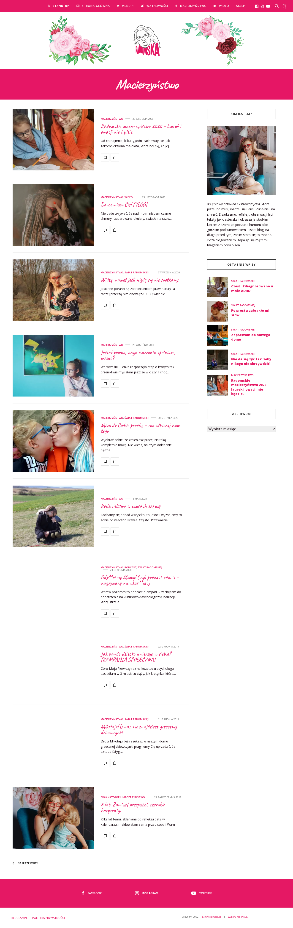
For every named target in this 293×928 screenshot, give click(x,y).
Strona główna (96, 6)
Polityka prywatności (48, 918)
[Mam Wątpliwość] (146, 40)
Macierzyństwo (193, 6)
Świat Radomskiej (137, 272)
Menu (126, 6)
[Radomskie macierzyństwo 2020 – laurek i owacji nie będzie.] (53, 139)
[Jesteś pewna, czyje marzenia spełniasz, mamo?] (53, 366)
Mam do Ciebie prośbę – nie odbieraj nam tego (140, 428)
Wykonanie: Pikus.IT (239, 916)
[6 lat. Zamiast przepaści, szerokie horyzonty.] (53, 818)
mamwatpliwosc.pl (211, 916)
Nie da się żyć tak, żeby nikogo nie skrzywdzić (251, 361)
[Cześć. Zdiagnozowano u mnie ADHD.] (219, 287)
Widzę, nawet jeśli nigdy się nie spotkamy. (140, 279)
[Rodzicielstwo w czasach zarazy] (53, 516)
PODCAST (131, 567)
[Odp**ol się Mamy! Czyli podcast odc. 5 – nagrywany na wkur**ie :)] (53, 592)
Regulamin (19, 918)
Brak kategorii (111, 797)
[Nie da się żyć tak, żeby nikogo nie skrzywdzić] (219, 360)
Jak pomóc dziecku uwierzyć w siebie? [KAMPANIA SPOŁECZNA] (136, 656)
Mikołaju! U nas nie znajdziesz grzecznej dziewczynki (139, 729)
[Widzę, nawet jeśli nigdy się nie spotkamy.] (53, 290)
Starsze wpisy (27, 863)
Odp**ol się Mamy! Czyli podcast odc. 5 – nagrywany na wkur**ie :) (140, 580)
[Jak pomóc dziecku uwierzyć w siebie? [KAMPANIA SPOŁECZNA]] (53, 667)
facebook (95, 893)
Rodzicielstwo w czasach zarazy (130, 506)
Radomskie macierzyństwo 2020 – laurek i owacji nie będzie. (141, 129)
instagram (150, 893)
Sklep (240, 6)
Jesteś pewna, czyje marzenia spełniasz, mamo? (138, 355)
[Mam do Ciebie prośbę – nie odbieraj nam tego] (53, 441)
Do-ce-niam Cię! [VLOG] (124, 204)
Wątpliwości (157, 6)
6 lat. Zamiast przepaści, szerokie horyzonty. (133, 807)
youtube (205, 893)
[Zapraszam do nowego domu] (219, 335)
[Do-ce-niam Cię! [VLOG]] (53, 215)
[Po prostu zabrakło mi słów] (219, 311)
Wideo (224, 6)
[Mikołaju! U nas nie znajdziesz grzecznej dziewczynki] (53, 742)
